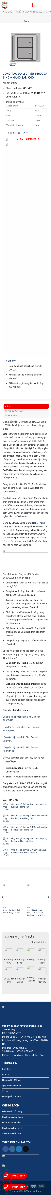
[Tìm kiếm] (28, 5)
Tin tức (5, 1091)
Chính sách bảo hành (12, 1128)
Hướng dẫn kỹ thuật (11, 1096)
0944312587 (18, 1175)
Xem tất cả (37, 942)
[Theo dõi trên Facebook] (5, 1149)
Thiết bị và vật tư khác (29, 11)
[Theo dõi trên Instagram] (12, 1149)
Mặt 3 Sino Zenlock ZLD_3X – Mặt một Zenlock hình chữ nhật (36, 912)
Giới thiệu (6, 1069)
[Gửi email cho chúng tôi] (26, 1149)
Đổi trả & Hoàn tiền (11, 1122)
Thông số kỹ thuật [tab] (14, 411)
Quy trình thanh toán (11, 1085)
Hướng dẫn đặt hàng (12, 1080)
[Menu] (48, 5)
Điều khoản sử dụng (12, 1111)
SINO (48, 11)
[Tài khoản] (41, 5)
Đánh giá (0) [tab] (11, 415)
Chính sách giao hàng (12, 1117)
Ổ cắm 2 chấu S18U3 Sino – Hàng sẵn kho (11, 911)
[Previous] (2, 902)
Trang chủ (6, 11)
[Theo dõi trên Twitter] (19, 1149)
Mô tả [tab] (7, 406)
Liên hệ (5, 1074)
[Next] (48, 902)
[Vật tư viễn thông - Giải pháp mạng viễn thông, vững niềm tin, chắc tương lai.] (13, 5)
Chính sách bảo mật (12, 1133)
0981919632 (18, 1187)
